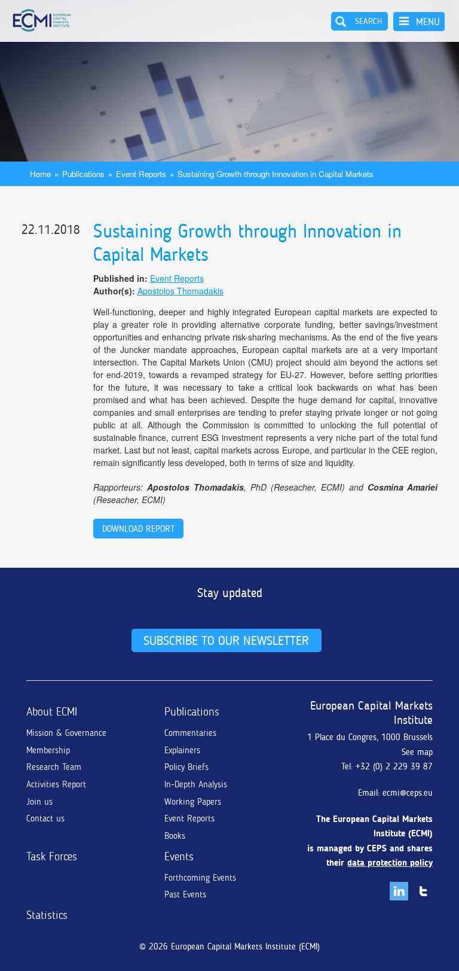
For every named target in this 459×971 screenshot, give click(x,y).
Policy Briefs (186, 767)
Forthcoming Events (200, 877)
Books (174, 835)
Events (179, 856)
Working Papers (192, 801)
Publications (83, 173)
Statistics (47, 915)
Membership (48, 750)
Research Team (53, 767)
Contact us (45, 818)
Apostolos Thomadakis (180, 291)
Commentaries (190, 733)
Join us (39, 801)
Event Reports (141, 173)
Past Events (185, 894)
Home (40, 173)
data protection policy (390, 862)
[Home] (42, 20)
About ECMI (51, 712)
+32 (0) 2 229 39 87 (394, 766)
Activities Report (56, 784)
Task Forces (51, 856)
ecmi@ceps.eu (407, 792)
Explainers (182, 750)
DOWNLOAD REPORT (138, 528)
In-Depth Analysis (195, 784)
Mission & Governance (66, 733)
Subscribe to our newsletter (226, 640)
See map (417, 752)
